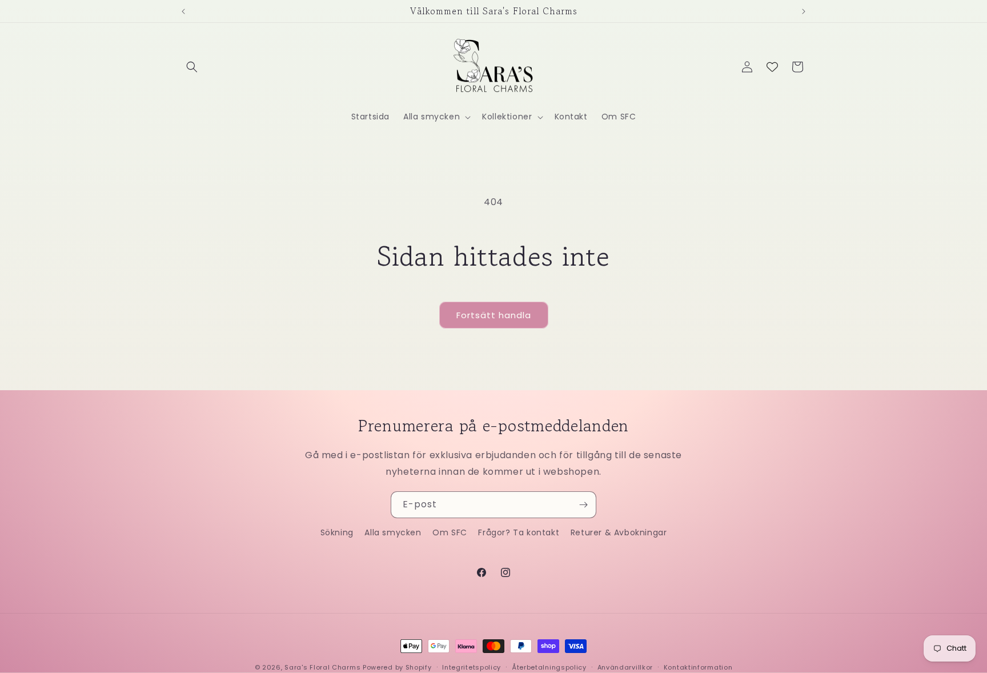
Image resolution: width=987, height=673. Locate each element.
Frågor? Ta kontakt (518, 532)
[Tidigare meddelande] (183, 11)
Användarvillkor (625, 666)
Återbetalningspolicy (549, 666)
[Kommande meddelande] (803, 11)
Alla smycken (392, 532)
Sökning (337, 532)
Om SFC (449, 532)
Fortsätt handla (493, 315)
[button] (191, 66)
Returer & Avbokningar (619, 532)
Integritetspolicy (471, 666)
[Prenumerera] (583, 504)
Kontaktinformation (698, 666)
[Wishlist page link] (772, 67)
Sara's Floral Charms (322, 667)
